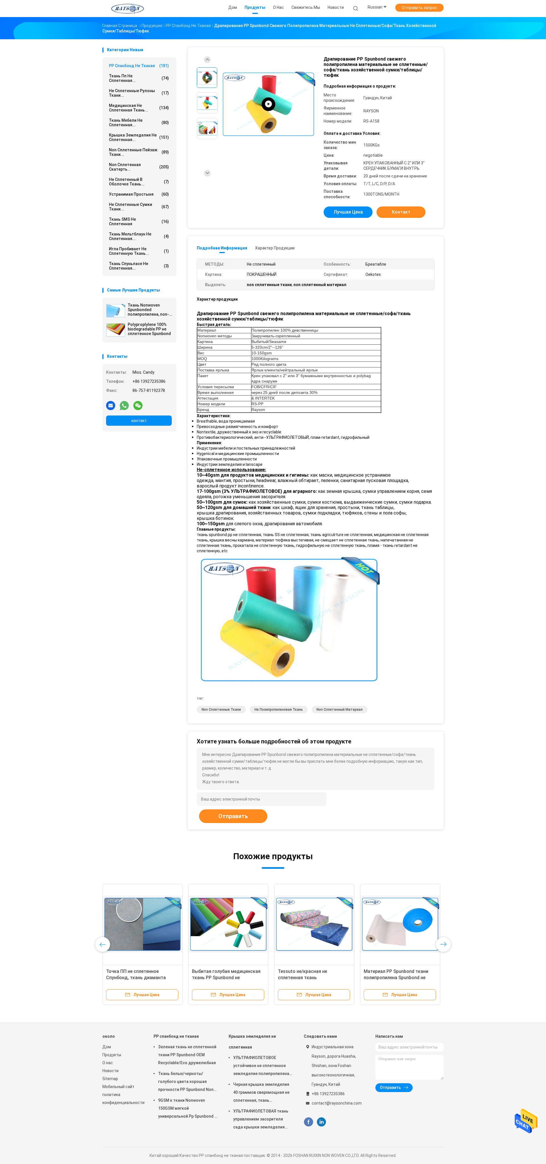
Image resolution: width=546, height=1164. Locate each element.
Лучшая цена (348, 212)
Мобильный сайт (118, 1086)
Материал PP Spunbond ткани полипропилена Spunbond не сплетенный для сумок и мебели (399, 978)
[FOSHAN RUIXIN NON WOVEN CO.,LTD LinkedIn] (321, 1122)
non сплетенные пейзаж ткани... (139, 152)
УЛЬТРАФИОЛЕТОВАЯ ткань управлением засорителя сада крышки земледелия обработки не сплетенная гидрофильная (260, 1120)
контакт (139, 420)
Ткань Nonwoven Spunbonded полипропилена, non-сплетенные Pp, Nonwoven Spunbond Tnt (148, 310)
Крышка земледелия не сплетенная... (139, 137)
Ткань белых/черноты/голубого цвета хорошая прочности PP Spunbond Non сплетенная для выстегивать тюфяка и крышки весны (187, 1082)
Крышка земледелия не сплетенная (252, 1041)
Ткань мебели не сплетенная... (139, 122)
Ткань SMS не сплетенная (139, 221)
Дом (106, 1047)
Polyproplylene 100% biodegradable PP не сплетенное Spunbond (149, 329)
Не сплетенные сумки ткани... (139, 206)
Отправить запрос (419, 7)
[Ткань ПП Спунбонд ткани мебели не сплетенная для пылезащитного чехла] (268, 104)
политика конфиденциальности (122, 1098)
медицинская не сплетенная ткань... (139, 107)
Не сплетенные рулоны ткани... (139, 93)
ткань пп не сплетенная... (139, 78)
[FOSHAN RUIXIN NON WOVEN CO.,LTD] (127, 8)
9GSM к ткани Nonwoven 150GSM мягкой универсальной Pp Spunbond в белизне (187, 1109)
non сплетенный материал (340, 710)
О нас (107, 1062)
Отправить (233, 816)
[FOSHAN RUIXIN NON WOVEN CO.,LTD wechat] (137, 405)
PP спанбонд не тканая (139, 65)
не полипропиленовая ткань (279, 710)
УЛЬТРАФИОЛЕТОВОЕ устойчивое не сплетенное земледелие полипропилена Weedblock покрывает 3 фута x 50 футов (261, 1066)
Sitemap (110, 1078)
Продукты (111, 1055)
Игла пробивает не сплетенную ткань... (139, 251)
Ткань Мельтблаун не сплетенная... (139, 236)
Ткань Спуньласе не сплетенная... (139, 265)
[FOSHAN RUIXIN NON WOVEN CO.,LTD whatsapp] (124, 405)
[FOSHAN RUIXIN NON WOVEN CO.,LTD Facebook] (308, 1122)
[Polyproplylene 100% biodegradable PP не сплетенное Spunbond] (115, 330)
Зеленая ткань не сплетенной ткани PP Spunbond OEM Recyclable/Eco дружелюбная (187, 1055)
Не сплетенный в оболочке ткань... (139, 181)
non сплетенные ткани (221, 710)
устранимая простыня (139, 194)
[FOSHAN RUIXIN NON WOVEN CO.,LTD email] (110, 405)
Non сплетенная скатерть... (139, 166)
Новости (110, 1070)
